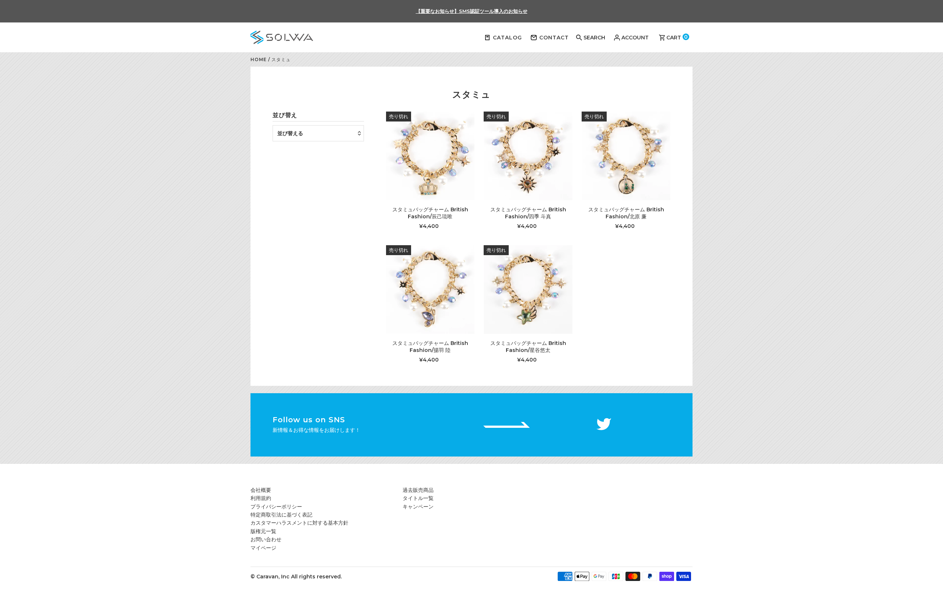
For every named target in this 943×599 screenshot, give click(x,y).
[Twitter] (603, 425)
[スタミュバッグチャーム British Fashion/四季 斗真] (528, 156)
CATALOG (507, 37)
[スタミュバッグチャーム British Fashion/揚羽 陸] (430, 289)
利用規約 (260, 498)
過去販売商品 (418, 490)
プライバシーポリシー (276, 506)
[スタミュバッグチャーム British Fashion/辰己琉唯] (430, 156)
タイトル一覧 (418, 498)
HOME (258, 59)
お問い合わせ (265, 539)
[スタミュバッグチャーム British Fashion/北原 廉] (626, 156)
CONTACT (554, 37)
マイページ (263, 548)
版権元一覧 (263, 531)
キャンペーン (418, 506)
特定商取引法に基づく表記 (281, 514)
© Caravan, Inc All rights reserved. (296, 576)
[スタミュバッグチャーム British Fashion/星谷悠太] (528, 289)
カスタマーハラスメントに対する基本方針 (299, 522)
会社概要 (260, 490)
